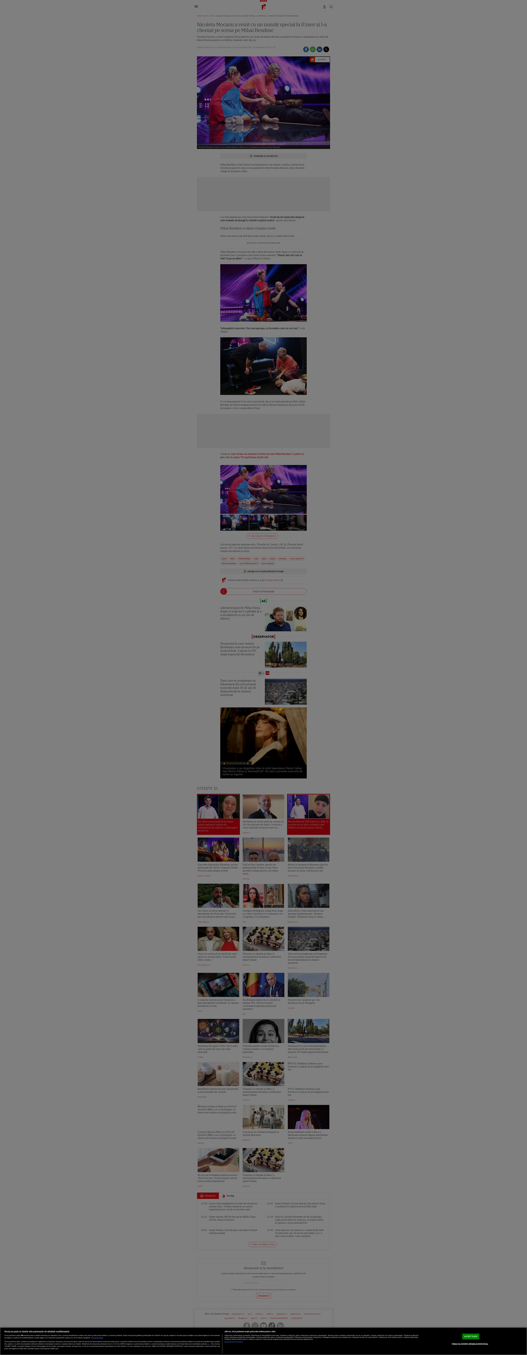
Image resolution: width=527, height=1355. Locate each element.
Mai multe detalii (97, 1338)
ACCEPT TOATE (470, 1336)
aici (208, 1344)
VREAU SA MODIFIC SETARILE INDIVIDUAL (470, 1344)
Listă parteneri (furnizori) (234, 1342)
